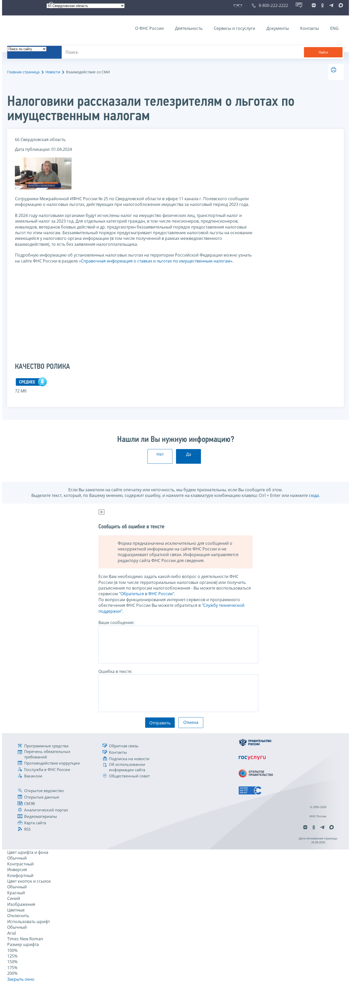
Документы (277, 28)
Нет (160, 454)
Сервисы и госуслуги (234, 28)
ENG (334, 28)
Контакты (309, 28)
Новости (52, 71)
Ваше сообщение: (116, 622)
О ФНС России (149, 28)
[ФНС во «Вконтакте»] (314, 5)
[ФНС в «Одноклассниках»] (322, 5)
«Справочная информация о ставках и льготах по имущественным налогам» (156, 261)
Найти (323, 52)
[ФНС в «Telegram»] (331, 5)
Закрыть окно (20, 979)
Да (188, 454)
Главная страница (23, 71)
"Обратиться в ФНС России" (146, 594)
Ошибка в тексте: (115, 671)
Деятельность (188, 28)
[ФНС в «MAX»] (340, 5)
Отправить (160, 723)
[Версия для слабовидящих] (239, 5)
